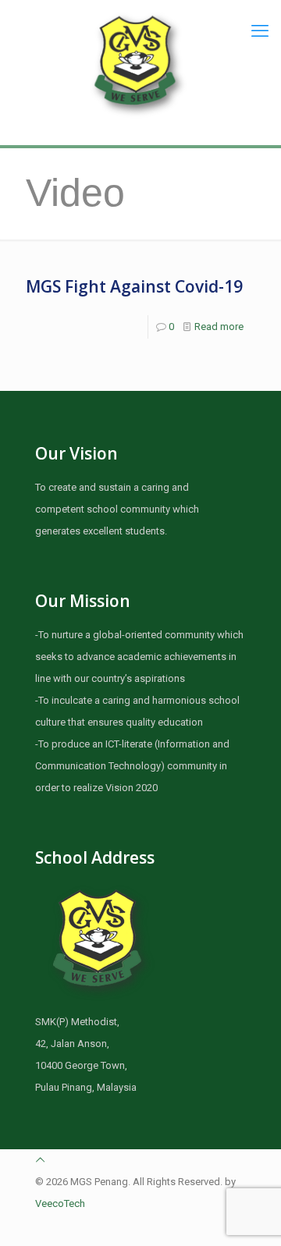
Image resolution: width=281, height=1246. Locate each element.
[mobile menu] (260, 31)
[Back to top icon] (40, 1160)
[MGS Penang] (140, 64)
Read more (219, 326)
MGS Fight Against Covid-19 (134, 286)
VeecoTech (60, 1203)
